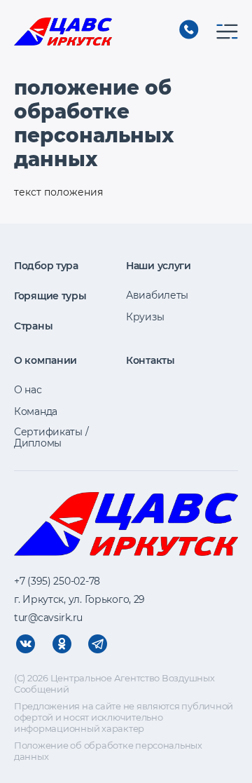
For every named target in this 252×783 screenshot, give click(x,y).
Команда (35, 411)
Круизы (145, 316)
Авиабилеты (157, 295)
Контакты (150, 360)
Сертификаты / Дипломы (51, 437)
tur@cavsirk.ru (48, 617)
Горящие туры (50, 295)
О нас (28, 389)
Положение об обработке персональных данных (108, 751)
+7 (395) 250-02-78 (189, 29)
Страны (33, 326)
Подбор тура (46, 265)
